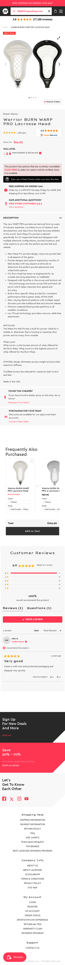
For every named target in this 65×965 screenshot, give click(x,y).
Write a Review (39, 620)
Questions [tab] (39, 608)
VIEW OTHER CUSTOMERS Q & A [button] (25, 203)
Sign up (6, 735)
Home (5, 27)
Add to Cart (32, 531)
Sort (36, 630)
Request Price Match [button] (19, 402)
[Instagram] (19, 799)
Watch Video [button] (53, 102)
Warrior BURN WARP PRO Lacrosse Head (30, 27)
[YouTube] (26, 799)
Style (10, 506)
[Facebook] (4, 799)
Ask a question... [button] (17, 207)
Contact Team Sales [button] (19, 421)
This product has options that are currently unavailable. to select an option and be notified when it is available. (32, 169)
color (10, 499)
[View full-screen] (59, 38)
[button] (49, 11)
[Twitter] (11, 799)
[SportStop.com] (6, 10)
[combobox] (34, 11)
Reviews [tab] (13, 608)
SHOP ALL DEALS (10, 765)
